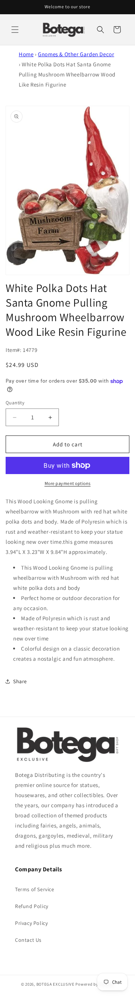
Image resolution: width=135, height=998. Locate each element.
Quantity (15, 402)
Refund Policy (31, 906)
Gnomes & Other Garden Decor (76, 54)
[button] (15, 29)
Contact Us (28, 940)
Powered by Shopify (94, 984)
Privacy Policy (31, 923)
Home (26, 54)
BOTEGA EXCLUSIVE (55, 984)
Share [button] (20, 681)
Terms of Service (34, 889)
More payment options (68, 483)
